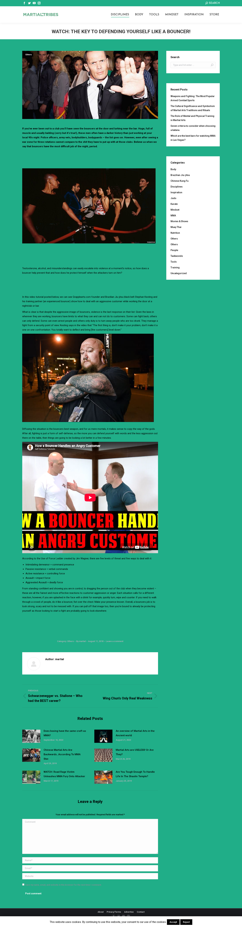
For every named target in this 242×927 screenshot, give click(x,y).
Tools (174, 261)
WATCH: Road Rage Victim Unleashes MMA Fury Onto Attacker (64, 774)
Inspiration (176, 192)
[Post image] (31, 736)
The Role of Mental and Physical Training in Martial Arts (192, 118)
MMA (173, 215)
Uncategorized (179, 273)
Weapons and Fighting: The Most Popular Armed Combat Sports (193, 98)
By (81, 641)
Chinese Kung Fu (179, 181)
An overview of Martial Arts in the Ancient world (135, 733)
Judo (173, 198)
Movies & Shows (179, 221)
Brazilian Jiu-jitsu (180, 175)
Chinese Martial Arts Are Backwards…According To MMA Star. (62, 754)
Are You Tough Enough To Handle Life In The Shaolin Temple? (135, 774)
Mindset (175, 209)
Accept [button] (173, 922)
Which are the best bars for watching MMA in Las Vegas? (193, 138)
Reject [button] (186, 922)
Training (175, 267)
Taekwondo (177, 256)
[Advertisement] (90, 157)
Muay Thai (176, 227)
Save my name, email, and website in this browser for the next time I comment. (63, 885)
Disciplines (177, 186)
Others (28, 54)
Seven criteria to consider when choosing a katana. (193, 128)
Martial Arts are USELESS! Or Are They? (135, 752)
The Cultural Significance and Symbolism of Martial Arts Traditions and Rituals (193, 108)
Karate (174, 204)
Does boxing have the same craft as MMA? (65, 733)
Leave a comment (114, 641)
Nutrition (175, 233)
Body (173, 169)
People (174, 250)
